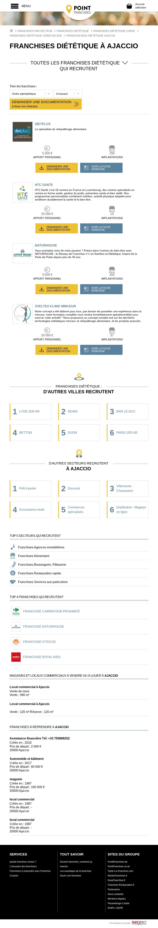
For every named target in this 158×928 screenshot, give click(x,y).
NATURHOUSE (46, 245)
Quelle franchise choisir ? (23, 861)
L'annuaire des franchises (23, 866)
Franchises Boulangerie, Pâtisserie (42, 564)
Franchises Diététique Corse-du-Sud (36, 35)
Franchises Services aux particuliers (43, 582)
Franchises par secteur (35, 31)
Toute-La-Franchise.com (120, 871)
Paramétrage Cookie (118, 903)
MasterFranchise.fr (117, 875)
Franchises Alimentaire (34, 556)
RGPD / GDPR (115, 908)
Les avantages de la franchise (75, 871)
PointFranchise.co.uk (119, 866)
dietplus (42, 124)
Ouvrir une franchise (70, 875)
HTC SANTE (44, 184)
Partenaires (114, 889)
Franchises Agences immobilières (41, 547)
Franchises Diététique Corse (114, 31)
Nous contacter (116, 894)
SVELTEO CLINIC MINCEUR (55, 306)
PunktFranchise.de (117, 861)
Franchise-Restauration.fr (121, 885)
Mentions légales (117, 898)
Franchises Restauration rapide (39, 573)
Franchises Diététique (73, 31)
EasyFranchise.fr (116, 880)
